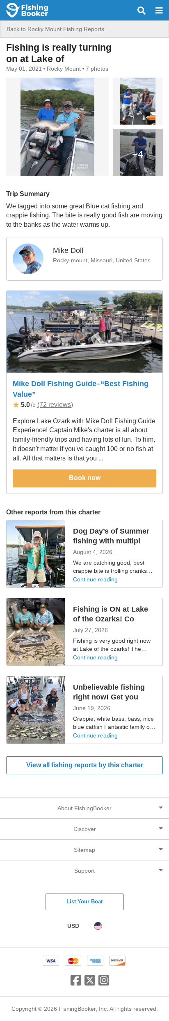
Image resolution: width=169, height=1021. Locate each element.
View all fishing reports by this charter (84, 765)
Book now (84, 477)
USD (73, 926)
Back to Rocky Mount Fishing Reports (55, 29)
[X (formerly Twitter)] (90, 983)
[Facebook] (76, 983)
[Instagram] (104, 983)
